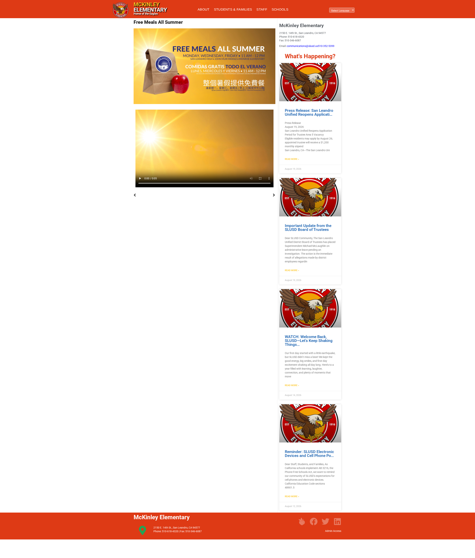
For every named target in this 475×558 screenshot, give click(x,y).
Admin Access (333, 530)
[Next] (239, 195)
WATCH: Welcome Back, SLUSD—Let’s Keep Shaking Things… (308, 341)
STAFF (261, 9)
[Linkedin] (337, 521)
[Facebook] (313, 521)
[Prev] (169, 195)
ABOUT (203, 9)
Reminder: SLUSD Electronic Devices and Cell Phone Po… (309, 454)
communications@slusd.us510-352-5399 (310, 46)
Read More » (292, 159)
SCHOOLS (280, 9)
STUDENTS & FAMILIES (233, 9)
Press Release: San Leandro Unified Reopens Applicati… (309, 112)
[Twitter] (325, 521)
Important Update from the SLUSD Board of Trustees (308, 227)
